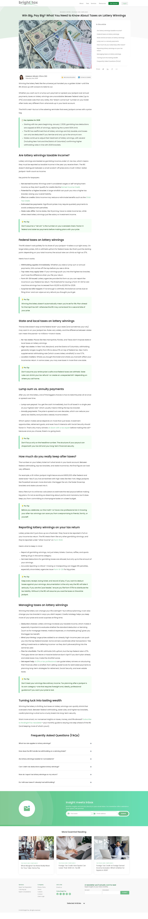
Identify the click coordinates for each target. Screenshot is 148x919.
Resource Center (65, 12)
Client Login (41, 896)
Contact (40, 894)
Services (93, 3)
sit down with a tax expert (59, 428)
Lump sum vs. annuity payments (108, 41)
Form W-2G (59, 569)
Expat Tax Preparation (25, 887)
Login (125, 3)
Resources (102, 3)
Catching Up (22, 889)
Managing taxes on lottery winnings (109, 54)
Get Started (113, 3)
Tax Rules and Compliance (80, 12)
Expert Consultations (25, 891)
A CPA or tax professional (45, 661)
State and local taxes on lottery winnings (110, 37)
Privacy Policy (42, 887)
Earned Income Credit (70, 187)
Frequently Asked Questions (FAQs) (109, 61)
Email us (59, 887)
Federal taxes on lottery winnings (108, 34)
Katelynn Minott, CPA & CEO (36, 76)
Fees (87, 3)
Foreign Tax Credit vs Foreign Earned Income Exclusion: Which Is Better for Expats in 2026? (110, 868)
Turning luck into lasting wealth (107, 57)
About (81, 3)
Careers (40, 891)
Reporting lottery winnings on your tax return (109, 49)
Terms (39, 889)
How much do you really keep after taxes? (111, 45)
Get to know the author (69, 77)
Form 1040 (58, 540)
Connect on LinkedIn (85, 77)
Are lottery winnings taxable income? (109, 30)
